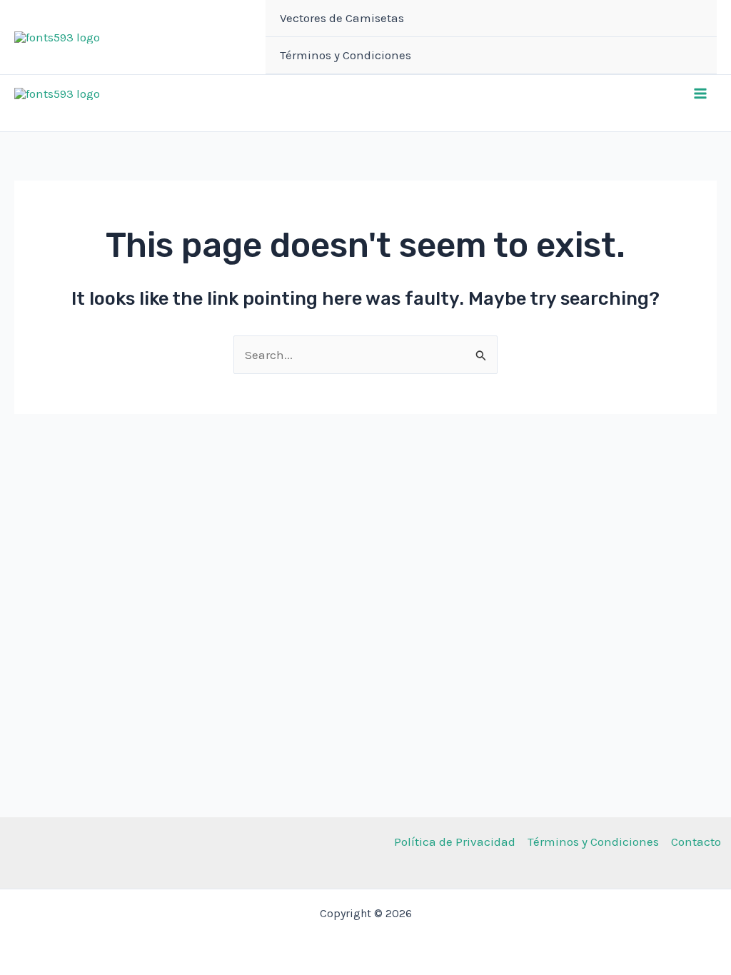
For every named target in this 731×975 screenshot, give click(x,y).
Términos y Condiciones (345, 55)
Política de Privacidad (454, 841)
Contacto (696, 841)
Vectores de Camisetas (342, 18)
